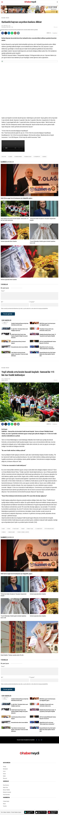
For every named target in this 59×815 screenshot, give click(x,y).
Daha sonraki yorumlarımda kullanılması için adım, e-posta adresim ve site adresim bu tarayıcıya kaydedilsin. (24, 308)
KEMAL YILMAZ (30, 528)
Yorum (3, 291)
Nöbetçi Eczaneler (7, 792)
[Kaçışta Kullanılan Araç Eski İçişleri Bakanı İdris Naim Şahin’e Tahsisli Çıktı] (34, 352)
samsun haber (12, 532)
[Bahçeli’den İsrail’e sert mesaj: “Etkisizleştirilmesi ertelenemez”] (34, 347)
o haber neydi (39, 528)
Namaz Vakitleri (6, 789)
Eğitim (4, 776)
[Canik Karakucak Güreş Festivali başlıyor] (6, 341)
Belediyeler (5, 769)
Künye (4, 803)
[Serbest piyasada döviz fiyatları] (15, 231)
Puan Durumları (6, 794)
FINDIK (9, 528)
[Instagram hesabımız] (41, 740)
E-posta (32, 301)
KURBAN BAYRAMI (18, 156)
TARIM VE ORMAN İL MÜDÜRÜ (23, 532)
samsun (44, 156)
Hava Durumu (6, 785)
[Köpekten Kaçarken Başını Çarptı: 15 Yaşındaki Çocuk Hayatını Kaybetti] (34, 334)
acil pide (4, 156)
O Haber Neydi (6, 801)
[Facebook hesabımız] (36, 740)
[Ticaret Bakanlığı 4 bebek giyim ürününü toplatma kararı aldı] (44, 231)
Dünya (4, 773)
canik (3, 528)
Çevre (4, 771)
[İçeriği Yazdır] (18, 33)
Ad (2, 301)
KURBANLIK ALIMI (28, 156)
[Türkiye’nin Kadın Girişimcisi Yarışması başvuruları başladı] (44, 209)
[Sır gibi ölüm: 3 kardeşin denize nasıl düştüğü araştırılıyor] (6, 329)
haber (23, 528)
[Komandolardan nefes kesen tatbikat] (6, 347)
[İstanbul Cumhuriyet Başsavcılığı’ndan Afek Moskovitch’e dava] (6, 323)
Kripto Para (5, 787)
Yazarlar (5, 806)
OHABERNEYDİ (37, 156)
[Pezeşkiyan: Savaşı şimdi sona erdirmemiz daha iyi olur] (34, 329)
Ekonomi (55, 27)
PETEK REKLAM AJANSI (49, 528)
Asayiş (4, 766)
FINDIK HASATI (16, 528)
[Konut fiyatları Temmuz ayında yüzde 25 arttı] (29, 637)
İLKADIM (10, 156)
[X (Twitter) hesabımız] (39, 740)
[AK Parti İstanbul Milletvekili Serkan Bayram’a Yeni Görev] (34, 341)
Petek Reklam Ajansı (16, 812)
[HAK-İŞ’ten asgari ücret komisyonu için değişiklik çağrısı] (29, 180)
